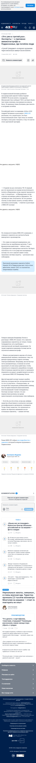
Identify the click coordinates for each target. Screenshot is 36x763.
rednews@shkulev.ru (25, 703)
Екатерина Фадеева (14, 455)
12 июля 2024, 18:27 (6, 54)
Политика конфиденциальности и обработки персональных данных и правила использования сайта (18, 731)
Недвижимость (6, 23)
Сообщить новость (8, 665)
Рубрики (5, 670)
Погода (24, 23)
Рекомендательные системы (18, 728)
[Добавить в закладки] (28, 60)
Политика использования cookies (18, 726)
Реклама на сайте (8, 674)
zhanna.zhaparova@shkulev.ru (12, 714)
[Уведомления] (30, 27)
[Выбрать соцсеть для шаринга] (33, 60)
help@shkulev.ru (22, 707)
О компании (6, 684)
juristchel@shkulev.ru (20, 705)
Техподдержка (7, 679)
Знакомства (16, 23)
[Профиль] (34, 27)
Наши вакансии (7, 688)
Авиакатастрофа (26, 462)
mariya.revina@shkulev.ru (12, 716)
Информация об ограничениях (18, 723)
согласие (17, 7)
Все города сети (7, 693)
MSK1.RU (27, 113)
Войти (7, 510)
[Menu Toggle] (2, 27)
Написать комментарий (14, 60)
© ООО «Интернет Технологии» (18, 751)
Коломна (5, 462)
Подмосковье (14, 462)
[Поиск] (25, 27)
